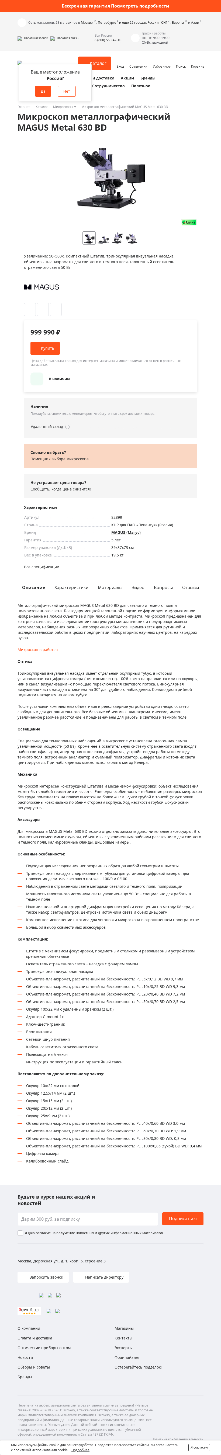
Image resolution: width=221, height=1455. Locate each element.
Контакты (123, 1338)
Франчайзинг (127, 1357)
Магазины (124, 1328)
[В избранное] (30, 309)
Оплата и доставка (95, 78)
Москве (87, 22)
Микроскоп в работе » (38, 649)
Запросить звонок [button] (46, 1277)
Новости (25, 1357)
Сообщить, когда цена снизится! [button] (60, 489)
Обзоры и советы (34, 1367)
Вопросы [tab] (163, 587)
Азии (195, 22)
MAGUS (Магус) (126, 532)
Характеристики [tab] (71, 587)
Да (43, 91)
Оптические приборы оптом (44, 1347)
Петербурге (107, 22)
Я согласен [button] (199, 1447)
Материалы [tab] (110, 587)
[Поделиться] (56, 309)
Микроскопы (63, 107)
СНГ (164, 22)
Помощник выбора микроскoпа (59, 458)
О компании (29, 1328)
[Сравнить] (43, 309)
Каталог (42, 107)
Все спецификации (41, 566)
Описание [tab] (33, 587)
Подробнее (80, 1450)
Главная (24, 107)
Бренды (148, 78)
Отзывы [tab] (190, 587)
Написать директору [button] (103, 1277)
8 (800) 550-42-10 (108, 40)
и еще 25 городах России (139, 22)
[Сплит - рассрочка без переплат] (189, 222)
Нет (66, 91)
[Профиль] (120, 61)
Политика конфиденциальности (177, 1439)
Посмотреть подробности (140, 6)
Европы (178, 22)
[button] (33, 38)
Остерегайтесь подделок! (138, 1367)
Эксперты (124, 1347)
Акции (127, 78)
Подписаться (183, 1218)
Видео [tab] (138, 587)
